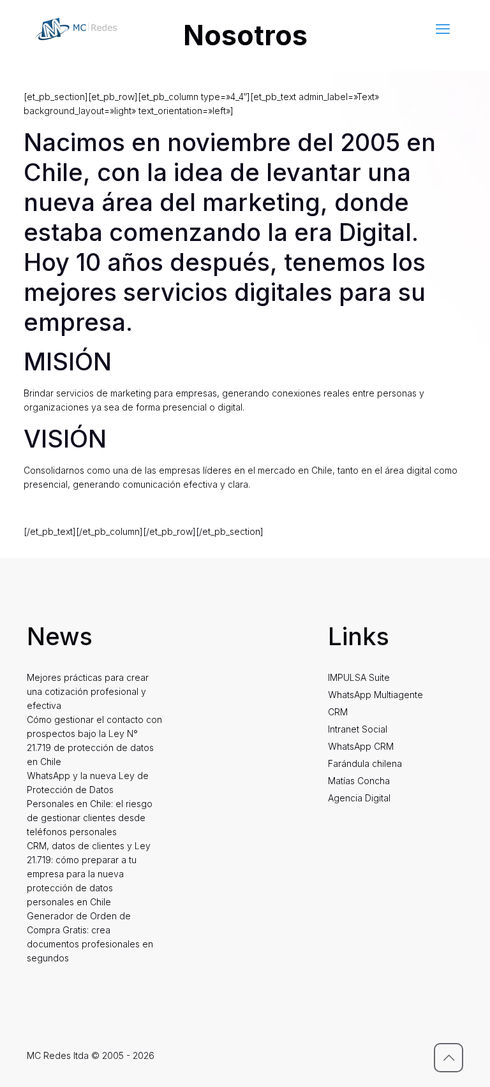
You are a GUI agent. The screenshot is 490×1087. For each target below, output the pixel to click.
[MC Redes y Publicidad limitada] (76, 28)
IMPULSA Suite (359, 677)
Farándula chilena (365, 763)
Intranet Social (357, 729)
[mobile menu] (443, 29)
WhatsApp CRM (361, 746)
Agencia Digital (359, 797)
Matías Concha (359, 780)
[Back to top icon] (448, 1057)
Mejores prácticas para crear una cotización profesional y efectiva (88, 691)
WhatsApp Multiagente (375, 694)
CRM (338, 711)
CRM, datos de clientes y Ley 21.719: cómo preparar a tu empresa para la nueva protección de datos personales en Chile (89, 873)
